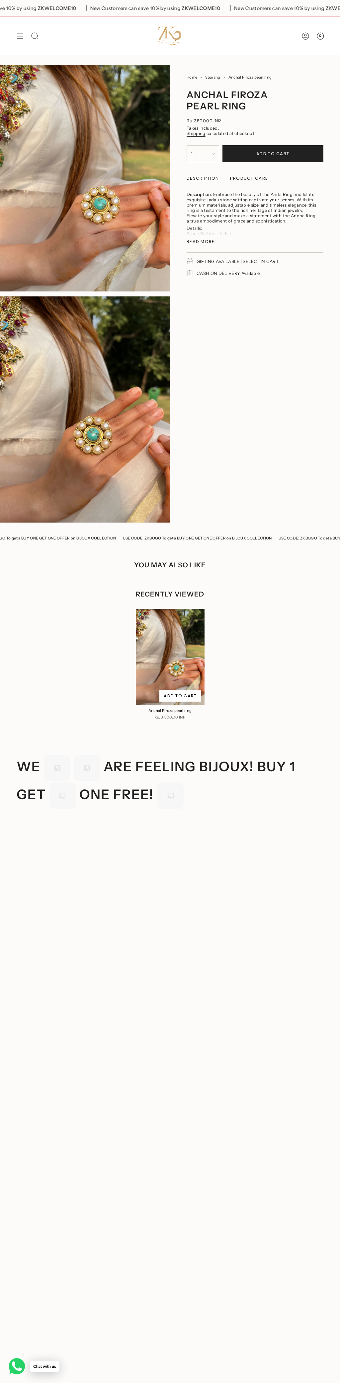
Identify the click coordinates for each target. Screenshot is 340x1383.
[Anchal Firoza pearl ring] (170, 657)
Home (192, 77)
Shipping (196, 133)
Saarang (212, 77)
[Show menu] (20, 36)
